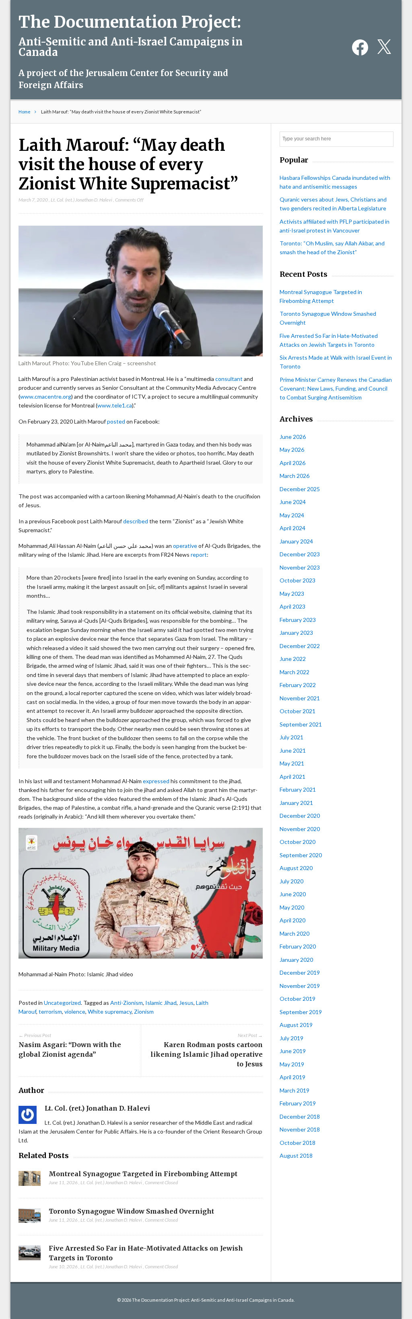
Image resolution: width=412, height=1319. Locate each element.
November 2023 (300, 567)
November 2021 (300, 698)
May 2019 (292, 1064)
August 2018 (296, 1155)
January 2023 (296, 632)
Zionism (144, 1011)
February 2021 (298, 789)
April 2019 (292, 1077)
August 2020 (296, 867)
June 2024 (293, 501)
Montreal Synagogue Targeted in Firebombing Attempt (143, 1174)
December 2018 (300, 1116)
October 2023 (297, 580)
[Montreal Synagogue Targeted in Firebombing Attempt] (30, 1180)
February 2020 (298, 946)
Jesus (186, 1002)
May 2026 (292, 449)
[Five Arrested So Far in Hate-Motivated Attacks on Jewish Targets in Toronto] (30, 1255)
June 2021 (293, 750)
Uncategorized (62, 1002)
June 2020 (293, 894)
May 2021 (292, 763)
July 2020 (291, 881)
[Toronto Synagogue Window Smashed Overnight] (30, 1218)
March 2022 (294, 672)
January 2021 (296, 802)
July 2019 (291, 1038)
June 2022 (293, 658)
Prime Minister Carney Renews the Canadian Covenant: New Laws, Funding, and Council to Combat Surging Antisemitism (336, 388)
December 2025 (300, 489)
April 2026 (292, 462)
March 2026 (294, 475)
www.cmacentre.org (45, 396)
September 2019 (301, 1011)
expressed (156, 781)
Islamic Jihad (161, 1002)
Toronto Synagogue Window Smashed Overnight (131, 1211)
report (199, 554)
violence (74, 1011)
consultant (229, 378)
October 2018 (297, 1142)
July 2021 (291, 737)
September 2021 (301, 724)
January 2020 (296, 959)
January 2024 (296, 541)
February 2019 (298, 1103)
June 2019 (293, 1050)
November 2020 (300, 828)
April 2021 (292, 776)
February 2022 (298, 684)
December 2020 (300, 815)
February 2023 (298, 619)
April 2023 (292, 606)
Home (25, 111)
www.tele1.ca (114, 405)
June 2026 (293, 436)
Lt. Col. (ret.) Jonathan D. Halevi (81, 200)
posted (116, 421)
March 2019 (294, 1090)
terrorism (50, 1011)
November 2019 (300, 985)
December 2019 (300, 972)
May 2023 (292, 593)
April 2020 (292, 920)
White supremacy (110, 1011)
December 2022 (300, 645)
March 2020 (294, 933)
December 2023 (300, 554)
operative (185, 545)
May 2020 (292, 907)
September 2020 (301, 855)
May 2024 (292, 515)
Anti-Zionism (126, 1002)
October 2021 (297, 711)
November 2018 (300, 1129)
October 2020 (297, 841)
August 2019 (296, 1024)
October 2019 (297, 998)
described (135, 521)
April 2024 (292, 528)
